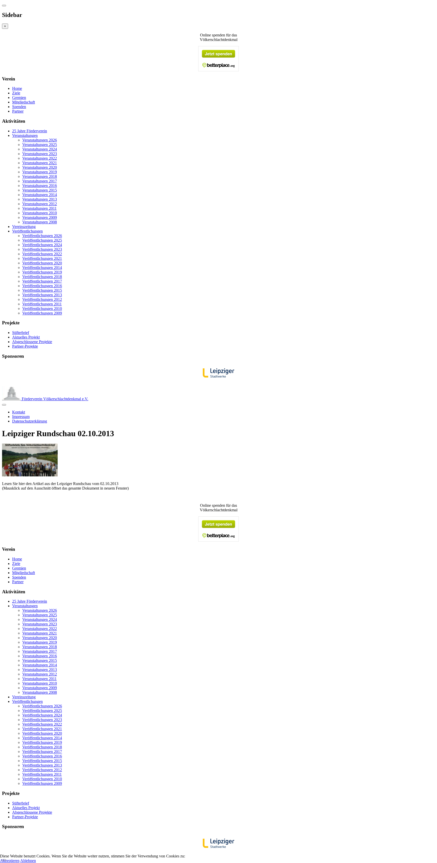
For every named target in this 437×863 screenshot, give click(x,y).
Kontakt (18, 412)
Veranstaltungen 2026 (39, 140)
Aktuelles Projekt (26, 337)
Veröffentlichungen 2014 (42, 267)
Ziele (16, 93)
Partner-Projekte (25, 346)
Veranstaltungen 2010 (39, 213)
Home (17, 88)
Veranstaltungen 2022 (39, 158)
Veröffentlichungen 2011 (42, 304)
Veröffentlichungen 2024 (42, 245)
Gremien (19, 97)
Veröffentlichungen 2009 (42, 313)
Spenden (19, 106)
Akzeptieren (9, 860)
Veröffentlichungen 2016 (42, 286)
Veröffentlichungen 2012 (42, 299)
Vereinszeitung (24, 226)
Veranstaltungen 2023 (39, 154)
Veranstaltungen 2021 (39, 163)
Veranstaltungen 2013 (39, 199)
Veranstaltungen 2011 (39, 208)
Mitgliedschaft (23, 102)
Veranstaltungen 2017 (39, 181)
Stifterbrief (20, 332)
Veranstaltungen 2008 (39, 222)
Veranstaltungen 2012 (39, 204)
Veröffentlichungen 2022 (42, 254)
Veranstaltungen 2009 (39, 217)
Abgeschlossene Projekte (32, 342)
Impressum (21, 416)
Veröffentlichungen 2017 (42, 281)
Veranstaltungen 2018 (39, 176)
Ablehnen (28, 860)
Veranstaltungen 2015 (39, 190)
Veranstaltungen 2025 (39, 144)
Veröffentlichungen (27, 231)
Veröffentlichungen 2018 (42, 277)
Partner (18, 111)
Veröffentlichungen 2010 (42, 308)
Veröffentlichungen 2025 (42, 240)
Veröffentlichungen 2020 (42, 263)
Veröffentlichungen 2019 (42, 272)
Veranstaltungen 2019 (39, 172)
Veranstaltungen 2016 (39, 185)
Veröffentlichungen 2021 (42, 258)
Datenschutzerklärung (29, 421)
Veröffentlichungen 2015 (42, 290)
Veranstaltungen (25, 135)
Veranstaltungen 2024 (39, 149)
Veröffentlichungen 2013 (42, 295)
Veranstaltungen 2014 (39, 195)
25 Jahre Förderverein (29, 131)
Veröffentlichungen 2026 (42, 236)
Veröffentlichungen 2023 (42, 249)
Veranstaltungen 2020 (39, 167)
